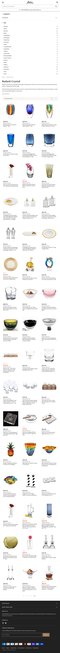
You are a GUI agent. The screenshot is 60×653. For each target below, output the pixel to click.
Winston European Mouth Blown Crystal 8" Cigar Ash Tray (29, 434)
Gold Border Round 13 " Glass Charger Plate (49, 248)
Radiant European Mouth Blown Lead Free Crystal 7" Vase (29, 186)
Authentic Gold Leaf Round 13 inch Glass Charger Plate (10, 278)
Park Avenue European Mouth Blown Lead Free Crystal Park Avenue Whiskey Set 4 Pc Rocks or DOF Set (29, 402)
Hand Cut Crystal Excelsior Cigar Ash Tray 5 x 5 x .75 (48, 433)
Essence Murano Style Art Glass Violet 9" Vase (28, 125)
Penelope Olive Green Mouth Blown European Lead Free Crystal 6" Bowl (10, 339)
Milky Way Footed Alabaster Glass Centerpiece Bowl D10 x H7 (49, 339)
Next (34, 596)
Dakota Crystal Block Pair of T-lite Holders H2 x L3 (49, 494)
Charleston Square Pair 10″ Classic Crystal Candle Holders (9, 588)
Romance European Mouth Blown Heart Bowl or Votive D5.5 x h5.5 (10, 309)
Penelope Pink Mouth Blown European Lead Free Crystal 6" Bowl (49, 309)
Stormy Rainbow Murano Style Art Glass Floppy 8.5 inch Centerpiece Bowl (9, 495)
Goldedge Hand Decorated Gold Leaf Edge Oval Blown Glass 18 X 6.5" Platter (29, 249)
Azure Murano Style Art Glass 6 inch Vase (10, 154)
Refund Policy (13, 648)
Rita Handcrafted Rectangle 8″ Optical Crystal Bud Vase (29, 556)
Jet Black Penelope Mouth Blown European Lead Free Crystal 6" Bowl (29, 339)
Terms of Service (21, 648)
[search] (28, 6)
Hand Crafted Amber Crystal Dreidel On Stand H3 (29, 278)
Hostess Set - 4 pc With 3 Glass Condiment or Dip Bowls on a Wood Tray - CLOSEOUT (9, 370)
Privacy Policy (35, 648)
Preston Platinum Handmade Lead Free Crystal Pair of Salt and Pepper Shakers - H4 (10, 249)
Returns (7, 648)
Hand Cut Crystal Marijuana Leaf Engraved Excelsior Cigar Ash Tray (10, 434)
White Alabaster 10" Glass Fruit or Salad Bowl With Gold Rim (29, 309)
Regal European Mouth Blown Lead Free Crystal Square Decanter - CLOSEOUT (49, 588)
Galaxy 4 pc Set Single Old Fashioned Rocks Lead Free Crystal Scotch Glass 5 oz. (48, 370)
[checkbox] (29, 18)
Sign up (46, 635)
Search (3, 648)
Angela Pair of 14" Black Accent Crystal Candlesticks (29, 494)
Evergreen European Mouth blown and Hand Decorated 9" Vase (10, 558)
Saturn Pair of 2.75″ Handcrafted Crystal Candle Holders (49, 558)
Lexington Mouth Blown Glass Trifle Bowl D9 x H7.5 (30, 369)
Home (3, 77)
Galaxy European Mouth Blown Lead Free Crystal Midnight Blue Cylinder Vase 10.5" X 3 (49, 526)
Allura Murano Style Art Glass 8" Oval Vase (29, 464)
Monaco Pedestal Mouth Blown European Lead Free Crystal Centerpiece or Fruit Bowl (29, 589)
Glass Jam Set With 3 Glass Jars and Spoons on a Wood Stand (48, 402)
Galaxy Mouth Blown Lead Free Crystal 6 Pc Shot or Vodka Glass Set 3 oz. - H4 (9, 402)
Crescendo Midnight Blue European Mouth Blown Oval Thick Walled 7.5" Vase (29, 155)
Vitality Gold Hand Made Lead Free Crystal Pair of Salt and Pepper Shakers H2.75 (30, 217)
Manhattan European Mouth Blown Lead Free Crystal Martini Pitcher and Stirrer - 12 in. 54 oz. (29, 526)
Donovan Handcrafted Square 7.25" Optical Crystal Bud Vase (10, 185)
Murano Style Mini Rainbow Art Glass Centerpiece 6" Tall (49, 278)
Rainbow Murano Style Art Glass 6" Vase (9, 125)
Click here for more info (7, 615)
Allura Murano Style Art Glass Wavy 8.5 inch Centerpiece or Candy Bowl (49, 465)
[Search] (56, 6)
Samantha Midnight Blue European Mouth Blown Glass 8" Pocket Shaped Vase (49, 155)
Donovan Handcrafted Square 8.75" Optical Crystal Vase (10, 525)
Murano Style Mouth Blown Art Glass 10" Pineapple (10, 464)
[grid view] (52, 98)
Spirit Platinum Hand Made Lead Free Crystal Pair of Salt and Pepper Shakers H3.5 (49, 217)
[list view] (55, 98)
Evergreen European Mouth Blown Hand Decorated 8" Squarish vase (48, 186)
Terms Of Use (28, 648)
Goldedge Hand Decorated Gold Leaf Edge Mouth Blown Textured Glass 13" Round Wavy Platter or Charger (10, 217)
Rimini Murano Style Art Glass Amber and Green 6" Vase (49, 125)
